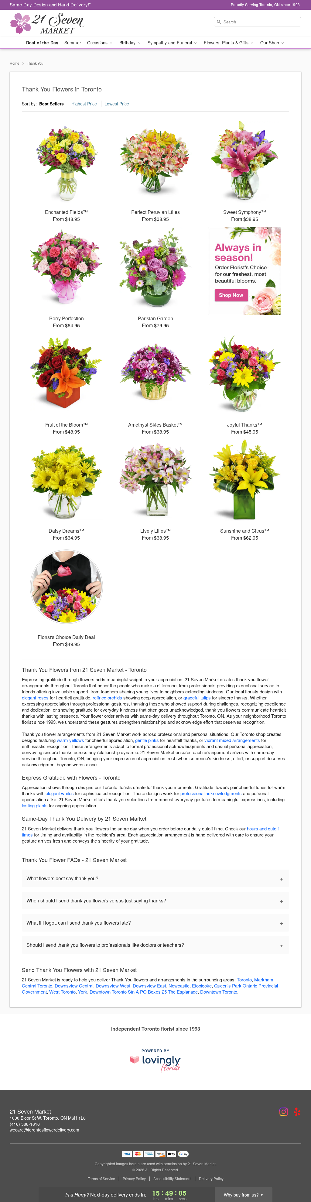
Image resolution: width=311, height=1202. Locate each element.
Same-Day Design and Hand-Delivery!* (50, 4)
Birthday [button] (128, 42)
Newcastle (179, 985)
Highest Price (84, 104)
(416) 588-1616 (25, 1124)
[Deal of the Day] (244, 271)
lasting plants (35, 805)
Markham (263, 979)
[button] (295, 1176)
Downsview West (113, 985)
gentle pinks (147, 740)
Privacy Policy (134, 1178)
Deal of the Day (42, 42)
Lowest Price (116, 104)
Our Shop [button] (270, 42)
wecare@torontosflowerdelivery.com (44, 1130)
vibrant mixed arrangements (232, 740)
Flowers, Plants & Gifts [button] (226, 42)
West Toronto (62, 991)
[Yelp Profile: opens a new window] (297, 1112)
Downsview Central (74, 985)
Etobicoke (202, 985)
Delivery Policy (211, 1178)
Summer (72, 42)
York (82, 991)
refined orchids (107, 697)
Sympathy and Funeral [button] (170, 42)
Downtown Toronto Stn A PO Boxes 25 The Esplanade (144, 991)
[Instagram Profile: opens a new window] (283, 1112)
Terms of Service (101, 1178)
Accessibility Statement (172, 1178)
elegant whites (60, 793)
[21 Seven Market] (53, 23)
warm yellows (70, 740)
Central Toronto (37, 985)
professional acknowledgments (211, 793)
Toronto (244, 979)
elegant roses (35, 697)
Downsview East (149, 985)
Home (14, 63)
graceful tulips (197, 697)
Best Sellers (51, 104)
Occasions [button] (98, 42)
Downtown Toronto (218, 991)
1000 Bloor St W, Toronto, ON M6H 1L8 (48, 1118)
